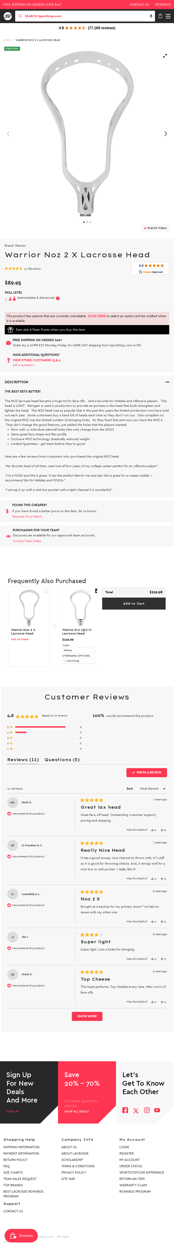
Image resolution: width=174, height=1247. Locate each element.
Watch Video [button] (156, 228)
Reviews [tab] (23, 760)
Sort (130, 789)
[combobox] (89, 16)
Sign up (12, 1111)
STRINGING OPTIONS (76, 655)
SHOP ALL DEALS (76, 1111)
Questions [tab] (62, 760)
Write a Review (151, 773)
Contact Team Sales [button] (27, 541)
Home (7, 40)
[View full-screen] (165, 55)
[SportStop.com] (9, 15)
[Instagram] (147, 1110)
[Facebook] (125, 1110)
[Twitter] (136, 1111)
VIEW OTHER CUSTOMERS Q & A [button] (36, 360)
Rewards (163, 5)
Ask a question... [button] (24, 365)
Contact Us (139, 5)
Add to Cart (134, 603)
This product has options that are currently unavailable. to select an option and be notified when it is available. (86, 318)
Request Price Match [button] (27, 517)
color (66, 645)
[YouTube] (157, 1110)
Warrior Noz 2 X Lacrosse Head (38, 40)
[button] (151, 16)
